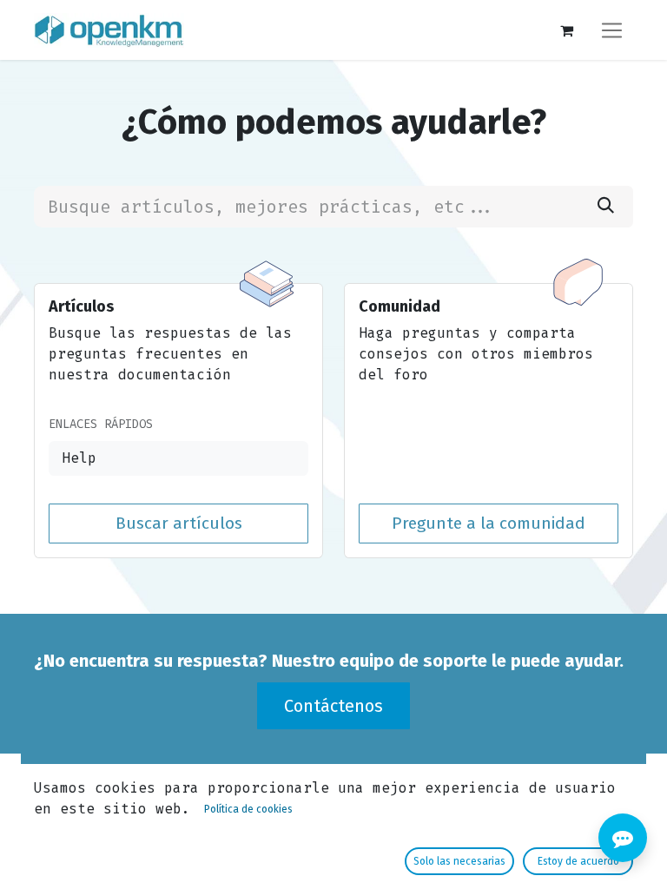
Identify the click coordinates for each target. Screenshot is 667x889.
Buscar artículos (179, 523)
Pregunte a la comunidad (488, 523)
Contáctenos (333, 705)
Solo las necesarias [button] (459, 861)
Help (79, 458)
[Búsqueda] (605, 206)
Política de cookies (248, 809)
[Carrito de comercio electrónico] (566, 30)
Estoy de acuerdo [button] (578, 861)
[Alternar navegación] (612, 30)
